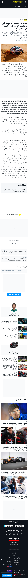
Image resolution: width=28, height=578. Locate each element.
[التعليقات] (3, 40)
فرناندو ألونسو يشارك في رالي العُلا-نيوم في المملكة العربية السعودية (14, 190)
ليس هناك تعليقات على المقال (14, 271)
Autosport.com (14, 547)
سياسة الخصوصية (15, 572)
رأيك (14, 556)
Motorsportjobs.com (14, 545)
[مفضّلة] (6, 40)
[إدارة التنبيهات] (12, 243)
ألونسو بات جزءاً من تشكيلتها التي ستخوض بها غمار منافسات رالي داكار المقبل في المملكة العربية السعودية (14, 66)
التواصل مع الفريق (14, 560)
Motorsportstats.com (14, 549)
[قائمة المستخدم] (2, 2)
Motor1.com (14, 542)
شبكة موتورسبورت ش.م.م (15, 574)
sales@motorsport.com (14, 563)
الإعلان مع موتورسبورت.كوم (14, 558)
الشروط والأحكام (20, 571)
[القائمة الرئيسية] (25, 2)
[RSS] (6, 534)
